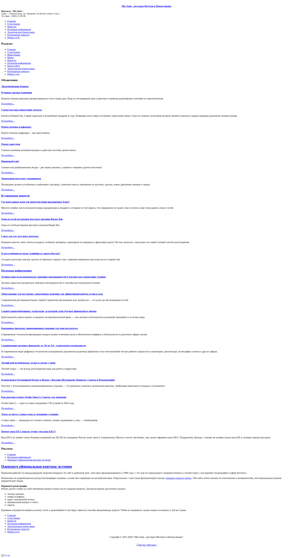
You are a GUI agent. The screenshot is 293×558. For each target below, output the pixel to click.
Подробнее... (7, 103)
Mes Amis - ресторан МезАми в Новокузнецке (146, 6)
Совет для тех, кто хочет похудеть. (20, 236)
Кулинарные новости (18, 71)
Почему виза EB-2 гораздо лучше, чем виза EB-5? (28, 431)
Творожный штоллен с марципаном (21, 178)
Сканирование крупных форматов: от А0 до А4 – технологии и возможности (43, 345)
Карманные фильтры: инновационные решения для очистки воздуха (39, 328)
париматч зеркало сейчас (179, 478)
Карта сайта (13, 66)
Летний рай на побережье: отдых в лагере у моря (28, 363)
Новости (11, 60)
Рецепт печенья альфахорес (16, 127)
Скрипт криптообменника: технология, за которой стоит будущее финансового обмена (48, 311)
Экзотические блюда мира (21, 68)
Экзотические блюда (15, 86)
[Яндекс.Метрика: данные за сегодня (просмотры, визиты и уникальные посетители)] (146, 545)
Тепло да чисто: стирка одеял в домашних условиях (29, 414)
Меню (10, 57)
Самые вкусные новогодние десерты (21, 110)
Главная (11, 49)
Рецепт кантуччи (10, 144)
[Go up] (5, 555)
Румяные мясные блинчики (16, 92)
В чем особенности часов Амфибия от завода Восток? (30, 253)
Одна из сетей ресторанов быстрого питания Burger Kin (32, 219)
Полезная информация (19, 63)
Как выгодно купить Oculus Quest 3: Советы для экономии (33, 397)
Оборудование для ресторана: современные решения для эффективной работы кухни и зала (52, 294)
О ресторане (13, 52)
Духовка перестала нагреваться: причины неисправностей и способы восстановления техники (53, 277)
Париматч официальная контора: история (36, 466)
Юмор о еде (13, 74)
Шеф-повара (13, 55)
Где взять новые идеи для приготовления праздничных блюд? (35, 202)
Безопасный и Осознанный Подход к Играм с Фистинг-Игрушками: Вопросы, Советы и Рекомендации (58, 380)
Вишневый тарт (10, 161)
